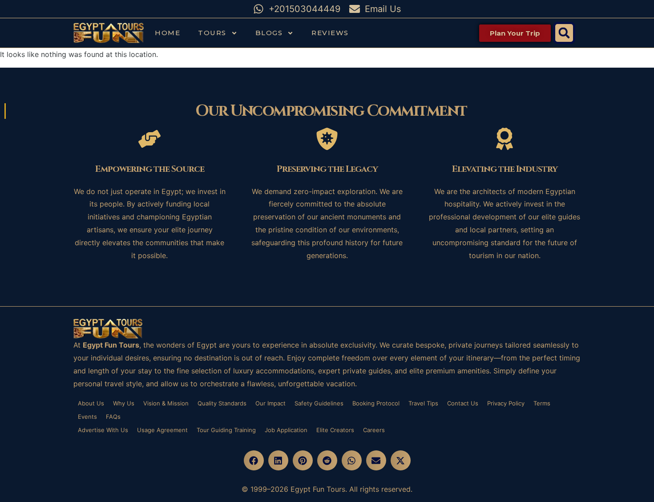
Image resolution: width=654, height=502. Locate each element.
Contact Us (462, 403)
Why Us (123, 403)
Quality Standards (222, 403)
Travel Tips (423, 403)
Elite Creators (335, 429)
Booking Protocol (376, 403)
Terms (541, 403)
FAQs (113, 416)
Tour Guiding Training (226, 429)
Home (167, 32)
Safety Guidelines (319, 403)
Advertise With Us (103, 429)
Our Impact (270, 403)
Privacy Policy (506, 403)
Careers (374, 429)
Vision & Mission (166, 403)
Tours (212, 32)
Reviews (330, 32)
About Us (91, 403)
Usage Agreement (162, 429)
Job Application (286, 429)
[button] (564, 33)
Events (87, 416)
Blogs (269, 32)
